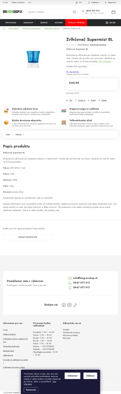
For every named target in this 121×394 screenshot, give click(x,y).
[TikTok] (75, 305)
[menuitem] (12, 22)
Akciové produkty (70, 335)
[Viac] (110, 22)
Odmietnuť (72, 375)
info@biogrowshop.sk (85, 278)
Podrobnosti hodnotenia (98, 45)
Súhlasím (90, 375)
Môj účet (66, 338)
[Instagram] (69, 305)
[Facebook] (64, 305)
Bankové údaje (8, 351)
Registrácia (112, 2)
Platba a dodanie (18, 2)
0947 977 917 (92, 11)
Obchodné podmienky (11, 346)
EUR (80, 2)
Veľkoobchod (8, 355)
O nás (5, 2)
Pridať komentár (27, 237)
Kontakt (66, 329)
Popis (8, 134)
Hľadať (74, 12)
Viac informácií (105, 61)
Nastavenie (31, 389)
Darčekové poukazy (71, 332)
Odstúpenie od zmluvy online (14, 367)
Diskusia (19, 134)
